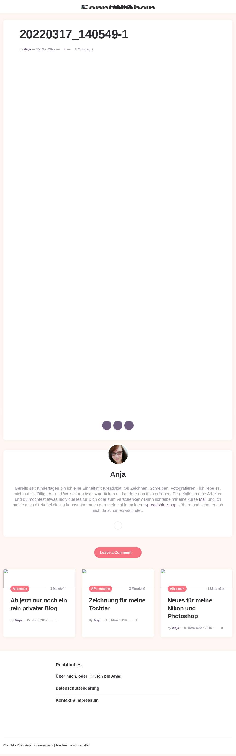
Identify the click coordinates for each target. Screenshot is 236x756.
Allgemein (20, 588)
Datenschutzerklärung (77, 688)
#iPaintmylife (100, 588)
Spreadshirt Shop (160, 505)
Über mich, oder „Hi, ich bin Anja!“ (90, 676)
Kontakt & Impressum (77, 700)
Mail (203, 499)
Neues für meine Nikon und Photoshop (190, 608)
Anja (27, 49)
